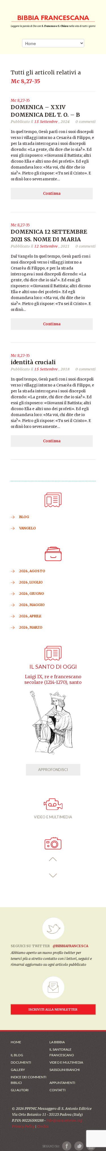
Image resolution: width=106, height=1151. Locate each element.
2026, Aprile (30, 616)
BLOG (24, 517)
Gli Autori (20, 1090)
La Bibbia (57, 1042)
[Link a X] (79, 1146)
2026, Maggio (32, 605)
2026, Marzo (30, 627)
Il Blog (17, 1055)
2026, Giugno (31, 593)
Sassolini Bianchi (64, 1070)
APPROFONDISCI (53, 769)
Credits (43, 1126)
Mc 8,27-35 (20, 100)
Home (16, 1042)
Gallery (18, 1070)
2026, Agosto (32, 571)
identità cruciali (33, 362)
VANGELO (27, 528)
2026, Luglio (31, 582)
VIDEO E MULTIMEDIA (53, 817)
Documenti (21, 1062)
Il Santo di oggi (53, 666)
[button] (53, 859)
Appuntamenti (62, 1083)
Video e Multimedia (66, 1062)
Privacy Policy (23, 1126)
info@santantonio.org (64, 1120)
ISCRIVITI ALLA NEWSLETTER (53, 1009)
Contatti (57, 1090)
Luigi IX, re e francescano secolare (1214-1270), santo (53, 679)
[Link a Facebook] (67, 1146)
